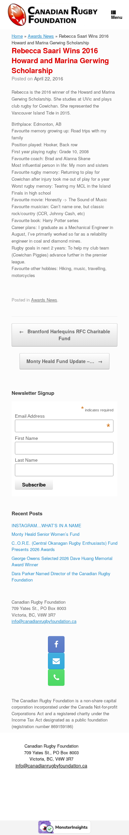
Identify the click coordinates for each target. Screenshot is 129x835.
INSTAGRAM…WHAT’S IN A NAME (46, 525)
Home (17, 36)
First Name (26, 438)
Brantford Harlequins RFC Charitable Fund (64, 335)
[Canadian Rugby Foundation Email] (56, 661)
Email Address (62, 416)
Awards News (41, 36)
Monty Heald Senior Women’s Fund (45, 534)
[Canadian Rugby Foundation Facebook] (56, 644)
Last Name (26, 460)
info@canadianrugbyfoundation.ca (44, 621)
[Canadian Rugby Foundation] (53, 14)
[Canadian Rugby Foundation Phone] (56, 677)
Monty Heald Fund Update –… (64, 361)
